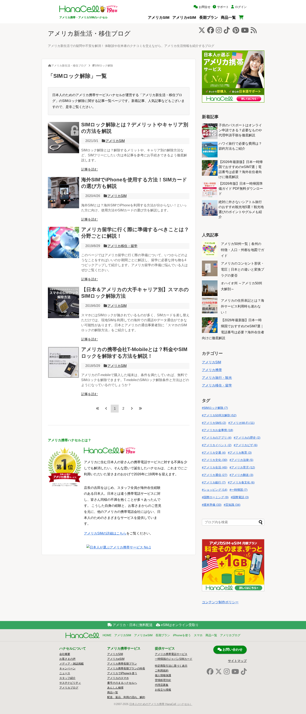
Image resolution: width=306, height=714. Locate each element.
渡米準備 (212, 504)
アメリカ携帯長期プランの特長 (126, 668)
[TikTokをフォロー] (226, 31)
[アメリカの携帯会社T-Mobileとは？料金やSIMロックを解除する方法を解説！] (63, 362)
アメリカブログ (230, 635)
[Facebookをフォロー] (210, 31)
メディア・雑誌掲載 (71, 663)
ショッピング (215, 489)
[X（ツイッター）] (218, 671)
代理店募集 (161, 684)
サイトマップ (237, 661)
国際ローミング (216, 497)
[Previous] (106, 408)
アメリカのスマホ (118, 678)
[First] (98, 408)
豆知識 (232, 504)
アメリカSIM (158, 17)
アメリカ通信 (215, 475)
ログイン (241, 7)
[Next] (132, 408)
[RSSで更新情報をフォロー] (253, 31)
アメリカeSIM (184, 17)
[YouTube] (235, 671)
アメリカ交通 (215, 452)
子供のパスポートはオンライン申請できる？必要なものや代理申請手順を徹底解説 (240, 130)
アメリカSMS (215, 422)
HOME (107, 635)
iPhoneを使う (182, 635)
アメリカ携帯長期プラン (122, 663)
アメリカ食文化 (242, 482)
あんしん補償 (115, 687)
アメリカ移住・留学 (122, 246)
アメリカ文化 (215, 460)
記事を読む (89, 169)
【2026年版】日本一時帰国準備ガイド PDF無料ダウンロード (241, 188)
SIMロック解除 (216, 407)
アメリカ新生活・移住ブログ (89, 33)
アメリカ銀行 (215, 482)
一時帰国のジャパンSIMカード (173, 658)
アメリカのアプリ (217, 437)
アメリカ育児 (243, 467)
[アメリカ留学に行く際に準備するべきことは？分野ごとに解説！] (63, 242)
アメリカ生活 (215, 467)
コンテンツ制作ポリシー (220, 602)
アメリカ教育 (241, 452)
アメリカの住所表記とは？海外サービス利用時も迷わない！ (242, 306)
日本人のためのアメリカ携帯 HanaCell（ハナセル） (160, 704)
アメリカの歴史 (247, 437)
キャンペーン (67, 668)
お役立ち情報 (163, 689)
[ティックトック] (244, 671)
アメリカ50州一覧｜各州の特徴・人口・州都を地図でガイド (242, 250)
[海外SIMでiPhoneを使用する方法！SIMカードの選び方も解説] (63, 192)
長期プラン (208, 17)
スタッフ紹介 (67, 678)
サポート (223, 7)
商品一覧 (228, 17)
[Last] (140, 408)
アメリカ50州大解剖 (220, 415)
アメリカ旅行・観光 (217, 377)
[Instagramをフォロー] (218, 31)
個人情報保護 (163, 675)
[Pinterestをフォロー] (236, 31)
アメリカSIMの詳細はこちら (105, 533)
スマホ (198, 635)
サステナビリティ (70, 682)
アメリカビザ (246, 445)
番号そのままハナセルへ (122, 682)
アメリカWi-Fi (242, 422)
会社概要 (64, 654)
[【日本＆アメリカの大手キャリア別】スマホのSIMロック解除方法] (63, 302)
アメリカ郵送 (242, 475)
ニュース (64, 673)
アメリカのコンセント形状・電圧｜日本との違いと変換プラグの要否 (242, 269)
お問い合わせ (232, 649)
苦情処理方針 (163, 680)
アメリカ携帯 (212, 370)
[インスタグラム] (227, 671)
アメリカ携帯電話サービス (171, 654)
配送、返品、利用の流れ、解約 (126, 697)
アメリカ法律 (242, 460)
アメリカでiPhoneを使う (122, 673)
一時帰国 (239, 489)
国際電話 (241, 497)
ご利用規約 (161, 670)
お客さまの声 (67, 658)
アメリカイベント (217, 445)
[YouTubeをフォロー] (245, 31)
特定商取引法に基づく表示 (171, 665)
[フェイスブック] (210, 671)
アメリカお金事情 (218, 430)
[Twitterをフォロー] (202, 31)
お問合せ (204, 7)
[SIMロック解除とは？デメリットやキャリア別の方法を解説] (63, 137)
